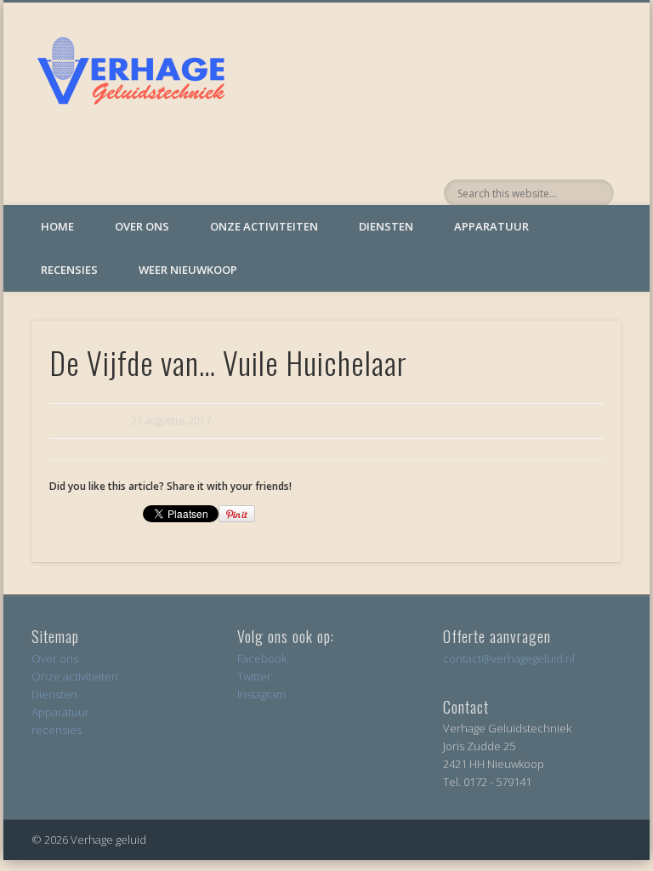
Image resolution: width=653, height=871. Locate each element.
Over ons (142, 226)
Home (57, 226)
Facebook (262, 658)
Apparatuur (491, 226)
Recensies (69, 269)
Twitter (254, 676)
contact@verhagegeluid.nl (509, 658)
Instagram (261, 694)
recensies (56, 729)
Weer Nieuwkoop (188, 269)
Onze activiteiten (264, 226)
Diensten (386, 226)
